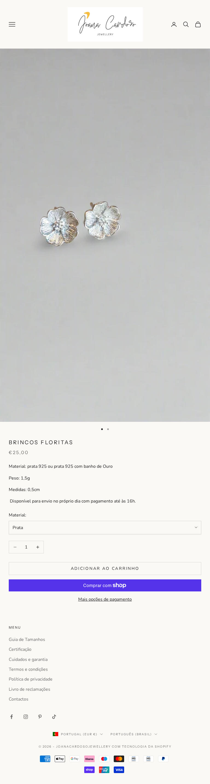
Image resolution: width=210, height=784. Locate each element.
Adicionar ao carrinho (105, 568)
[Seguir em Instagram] (25, 716)
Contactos (18, 699)
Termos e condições (28, 669)
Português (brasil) (131, 734)
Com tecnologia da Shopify (142, 746)
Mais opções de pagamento (105, 599)
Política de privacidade (30, 679)
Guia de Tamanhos (27, 640)
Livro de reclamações (29, 689)
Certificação (20, 649)
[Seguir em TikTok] (54, 716)
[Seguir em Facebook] (11, 716)
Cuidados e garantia (28, 660)
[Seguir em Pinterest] (40, 716)
